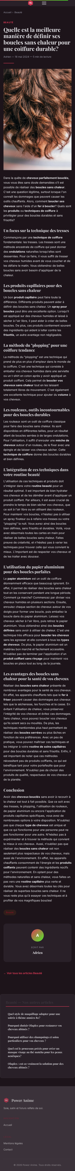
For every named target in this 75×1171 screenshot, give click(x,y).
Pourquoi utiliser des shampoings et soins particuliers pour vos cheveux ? (33, 1038)
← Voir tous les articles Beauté (22, 973)
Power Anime (23, 1100)
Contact (8, 1149)
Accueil (7, 12)
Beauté (18, 12)
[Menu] (44, 3)
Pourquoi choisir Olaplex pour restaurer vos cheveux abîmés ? (35, 1027)
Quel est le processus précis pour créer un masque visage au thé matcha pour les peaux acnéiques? (35, 1052)
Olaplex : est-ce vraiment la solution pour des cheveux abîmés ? (35, 1065)
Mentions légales (13, 1143)
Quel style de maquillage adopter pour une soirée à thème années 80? (34, 1015)
